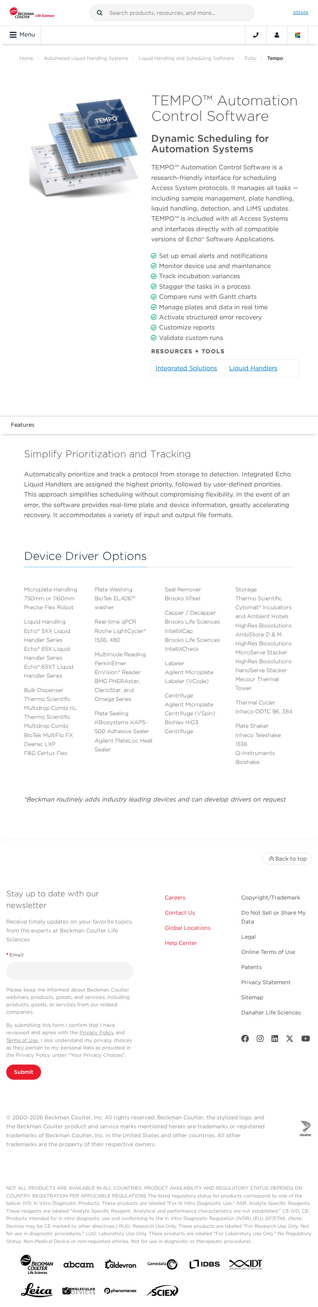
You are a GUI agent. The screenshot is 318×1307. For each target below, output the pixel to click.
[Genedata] (162, 1266)
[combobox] (172, 13)
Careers (175, 897)
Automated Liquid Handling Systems (86, 58)
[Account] (277, 35)
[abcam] (79, 1266)
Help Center (181, 943)
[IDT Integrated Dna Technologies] (246, 1266)
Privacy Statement (266, 982)
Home (26, 58)
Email (15, 955)
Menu (27, 34)
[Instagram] (260, 1040)
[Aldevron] (121, 1266)
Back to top (291, 859)
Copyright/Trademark (270, 897)
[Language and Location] (297, 35)
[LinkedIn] (274, 1040)
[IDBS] (204, 1266)
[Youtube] (305, 1040)
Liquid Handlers (253, 368)
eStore (300, 12)
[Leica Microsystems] (37, 1292)
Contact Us (180, 913)
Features (23, 425)
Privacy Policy (97, 1032)
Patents (251, 967)
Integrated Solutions (186, 368)
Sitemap (252, 997)
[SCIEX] (162, 1292)
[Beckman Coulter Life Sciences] (32, 13)
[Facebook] (245, 1040)
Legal (248, 937)
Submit (23, 1072)
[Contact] (255, 35)
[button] (100, 13)
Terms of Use (22, 1040)
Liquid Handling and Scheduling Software (186, 58)
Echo (250, 58)
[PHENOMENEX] (121, 1292)
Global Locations (188, 928)
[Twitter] (290, 1040)
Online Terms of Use (268, 952)
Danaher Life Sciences (271, 1012)
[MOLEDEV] (79, 1292)
